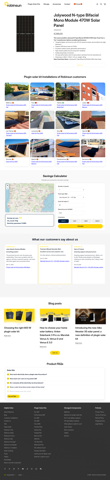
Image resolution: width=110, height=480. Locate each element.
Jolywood (57, 30)
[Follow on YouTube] (23, 469)
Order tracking (8, 451)
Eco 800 (36, 418)
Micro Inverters (69, 430)
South (63, 221)
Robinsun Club (8, 430)
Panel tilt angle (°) (63, 201)
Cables (66, 433)
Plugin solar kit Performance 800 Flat (85, 272)
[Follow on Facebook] (5, 469)
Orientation (61, 217)
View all (55, 353)
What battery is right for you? (73, 424)
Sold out (79, 65)
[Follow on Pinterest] (18, 469)
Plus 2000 (37, 424)
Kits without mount (40, 448)
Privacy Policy (99, 412)
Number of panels (63, 186)
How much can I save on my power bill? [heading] (23, 379)
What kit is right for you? (41, 457)
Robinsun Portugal (9, 442)
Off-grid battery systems (71, 421)
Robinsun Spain (9, 433)
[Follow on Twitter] (9, 469)
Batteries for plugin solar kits (73, 415)
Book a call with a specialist (12, 463)
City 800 (36, 421)
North (97, 221)
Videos (6, 457)
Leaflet (37, 211)
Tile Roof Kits (38, 442)
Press (6, 454)
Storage (46, 4)
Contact (67, 4)
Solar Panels (68, 427)
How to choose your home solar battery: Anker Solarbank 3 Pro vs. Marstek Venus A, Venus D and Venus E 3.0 (54, 335)
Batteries (67, 412)
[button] (7, 185)
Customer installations (11, 418)
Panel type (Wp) (62, 194)
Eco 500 (36, 412)
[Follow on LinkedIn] (32, 469)
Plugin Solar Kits (34, 4)
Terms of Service (100, 415)
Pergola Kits (38, 433)
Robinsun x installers (10, 448)
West (86, 221)
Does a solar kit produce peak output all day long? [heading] (27, 387)
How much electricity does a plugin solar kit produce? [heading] (28, 374)
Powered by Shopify (101, 474)
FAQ (5, 424)
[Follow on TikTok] (27, 469)
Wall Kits (36, 439)
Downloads (7, 460)
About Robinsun (9, 412)
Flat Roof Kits (38, 427)
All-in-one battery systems (72, 418)
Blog (5, 415)
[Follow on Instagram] (14, 469)
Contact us (7, 421)
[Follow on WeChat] (41, 469)
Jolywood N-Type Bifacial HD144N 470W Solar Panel (85, 59)
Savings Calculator (40, 451)
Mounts (66, 436)
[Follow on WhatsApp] (36, 469)
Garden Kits (37, 430)
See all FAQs (13, 396)
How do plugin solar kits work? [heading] (20, 391)
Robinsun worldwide (10, 445)
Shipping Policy (100, 421)
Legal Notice (99, 424)
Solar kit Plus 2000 (37, 133)
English (20, 475)
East (74, 221)
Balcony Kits (38, 436)
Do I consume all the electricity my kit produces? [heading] (26, 383)
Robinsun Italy (8, 439)
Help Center (8, 427)
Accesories (57, 4)
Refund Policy (99, 418)
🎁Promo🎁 (78, 4)
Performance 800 (39, 415)
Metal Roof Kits (39, 445)
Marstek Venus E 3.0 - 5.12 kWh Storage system (20, 261)
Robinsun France (9, 436)
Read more (7, 335)
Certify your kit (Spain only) (42, 454)
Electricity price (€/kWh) (65, 209)
